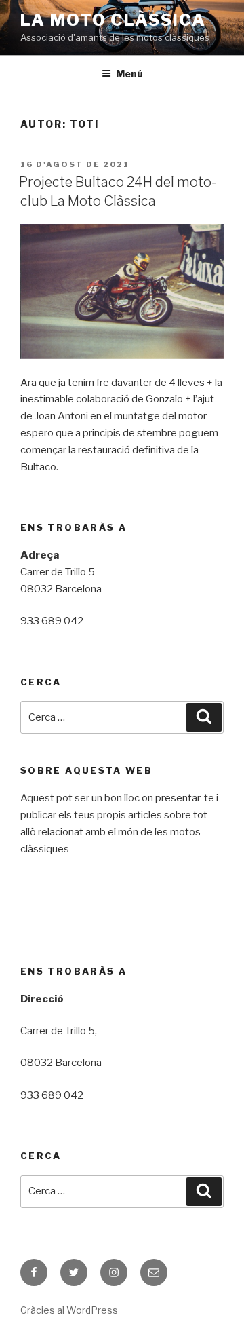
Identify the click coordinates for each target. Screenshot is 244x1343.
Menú (129, 73)
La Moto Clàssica (113, 20)
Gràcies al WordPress (69, 1310)
